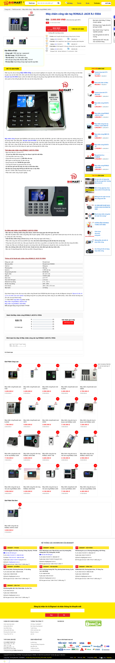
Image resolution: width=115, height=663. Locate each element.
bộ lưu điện (43, 657)
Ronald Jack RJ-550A (29, 140)
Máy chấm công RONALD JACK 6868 (15, 303)
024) (56, 44)
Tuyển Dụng (34, 628)
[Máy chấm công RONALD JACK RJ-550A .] (19, 35)
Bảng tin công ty (35, 632)
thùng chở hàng (36, 657)
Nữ (64, 615)
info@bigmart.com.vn (14, 562)
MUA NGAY (56, 28)
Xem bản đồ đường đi (10, 553)
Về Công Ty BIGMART (36, 624)
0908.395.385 (20, 555)
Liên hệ (32, 634)
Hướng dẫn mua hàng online (56, 33)
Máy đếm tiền (34, 646)
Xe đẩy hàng (34, 642)
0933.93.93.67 (12, 557)
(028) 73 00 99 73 (14, 559)
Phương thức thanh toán (10, 632)
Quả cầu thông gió (35, 650)
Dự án (87, 3)
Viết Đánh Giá (68, 323)
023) (56, 49)
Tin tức (79, 3)
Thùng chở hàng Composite (37, 644)
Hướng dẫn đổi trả (8, 626)
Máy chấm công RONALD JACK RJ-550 (16, 301)
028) (56, 39)
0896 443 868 (20, 557)
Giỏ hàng (69, 3)
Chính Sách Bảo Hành (9, 624)
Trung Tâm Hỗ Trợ (8, 634)
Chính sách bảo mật (35, 630)
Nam (51, 615)
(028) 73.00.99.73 (11, 555)
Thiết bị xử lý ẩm (35, 648)
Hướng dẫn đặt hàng (9, 630)
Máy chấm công (10, 138)
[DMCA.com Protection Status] (93, 626)
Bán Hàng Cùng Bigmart (36, 626)
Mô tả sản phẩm (12, 69)
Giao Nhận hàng (8, 628)
